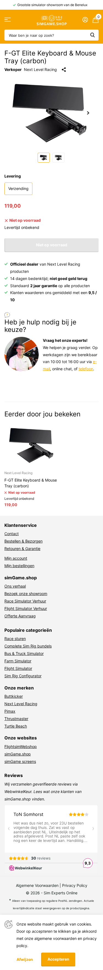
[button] (88, 112)
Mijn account (15, 558)
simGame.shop (17, 754)
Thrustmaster (16, 718)
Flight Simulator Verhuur (25, 608)
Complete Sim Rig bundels (28, 646)
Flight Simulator (18, 668)
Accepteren (58, 959)
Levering (12, 176)
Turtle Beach (15, 726)
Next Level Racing (40, 69)
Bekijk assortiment (7, 19)
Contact (11, 533)
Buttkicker (13, 696)
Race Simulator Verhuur (25, 601)
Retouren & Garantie (22, 548)
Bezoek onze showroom (25, 593)
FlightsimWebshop (20, 746)
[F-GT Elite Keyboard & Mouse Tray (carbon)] (32, 445)
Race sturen (15, 638)
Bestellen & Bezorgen (23, 541)
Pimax (9, 711)
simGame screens (20, 761)
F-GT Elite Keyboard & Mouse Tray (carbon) (30, 483)
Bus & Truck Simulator (24, 653)
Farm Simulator (17, 661)
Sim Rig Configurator (22, 675)
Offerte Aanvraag (20, 616)
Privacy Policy (74, 885)
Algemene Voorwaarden (37, 885)
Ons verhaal (15, 586)
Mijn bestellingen (19, 565)
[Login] (85, 19)
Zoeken (93, 35)
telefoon (86, 368)
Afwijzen (24, 959)
